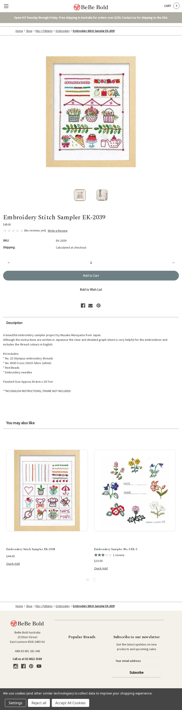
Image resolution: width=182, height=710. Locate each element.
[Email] (90, 305)
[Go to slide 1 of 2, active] (87, 579)
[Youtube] (39, 666)
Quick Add (13, 564)
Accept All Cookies (70, 702)
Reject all (39, 702)
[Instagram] (15, 666)
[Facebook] (83, 305)
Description (14, 323)
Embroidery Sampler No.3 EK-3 (115, 549)
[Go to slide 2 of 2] (94, 579)
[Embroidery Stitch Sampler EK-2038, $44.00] (47, 490)
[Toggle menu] (6, 6)
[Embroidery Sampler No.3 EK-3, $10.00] (135, 490)
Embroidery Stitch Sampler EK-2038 (30, 549)
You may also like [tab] (20, 422)
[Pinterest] (98, 305)
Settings (15, 702)
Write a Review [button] (57, 231)
